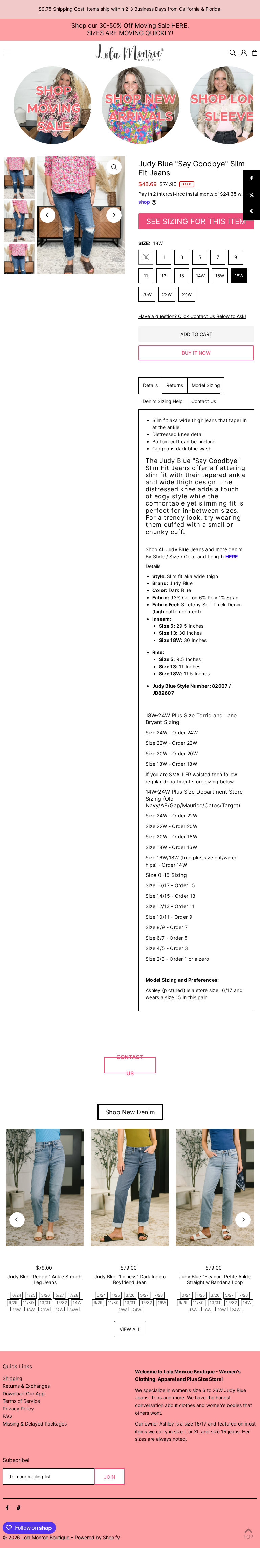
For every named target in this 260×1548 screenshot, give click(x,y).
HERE (231, 556)
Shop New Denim (130, 1112)
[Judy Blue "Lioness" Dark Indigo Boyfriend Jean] (130, 1187)
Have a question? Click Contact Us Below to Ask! (192, 316)
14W (200, 275)
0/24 (16, 1295)
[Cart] (254, 53)
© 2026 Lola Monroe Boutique (36, 1537)
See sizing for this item (196, 221)
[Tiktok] (18, 1508)
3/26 (45, 1295)
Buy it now (196, 353)
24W (187, 294)
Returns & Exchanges (26, 1386)
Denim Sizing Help (163, 401)
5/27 (60, 1295)
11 (146, 275)
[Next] (114, 215)
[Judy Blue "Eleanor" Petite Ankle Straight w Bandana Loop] (215, 1187)
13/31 (45, 1302)
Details (150, 385)
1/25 (31, 1295)
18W (239, 275)
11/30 (28, 1302)
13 (163, 275)
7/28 (74, 1295)
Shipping (12, 1378)
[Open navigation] (47, 52)
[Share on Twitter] (251, 194)
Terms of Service (21, 1401)
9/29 (13, 1302)
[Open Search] (233, 53)
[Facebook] (7, 1508)
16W (219, 275)
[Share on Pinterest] (251, 211)
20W (147, 294)
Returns (174, 385)
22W (167, 294)
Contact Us (203, 401)
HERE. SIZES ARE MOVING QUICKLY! (138, 29)
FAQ (7, 1416)
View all (130, 1329)
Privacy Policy (18, 1408)
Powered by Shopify (97, 1537)
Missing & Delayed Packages (35, 1424)
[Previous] (47, 215)
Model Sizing (206, 385)
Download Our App (24, 1393)
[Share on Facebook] (251, 178)
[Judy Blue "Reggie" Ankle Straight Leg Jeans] (45, 1187)
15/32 (61, 1302)
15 (181, 275)
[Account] (244, 53)
